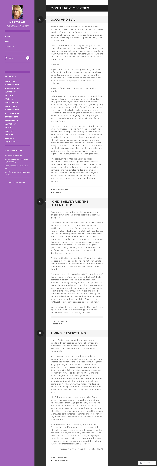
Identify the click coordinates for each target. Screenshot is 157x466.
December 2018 (12, 85)
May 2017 (9, 135)
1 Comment (57, 192)
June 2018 (9, 99)
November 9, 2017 (60, 458)
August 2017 (11, 124)
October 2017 (11, 117)
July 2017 (9, 128)
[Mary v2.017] (17, 12)
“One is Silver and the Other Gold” (69, 203)
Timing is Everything (68, 333)
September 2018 (12, 88)
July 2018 (9, 95)
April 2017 (9, 138)
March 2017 (10, 142)
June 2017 (9, 131)
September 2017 (12, 120)
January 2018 (11, 106)
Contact (9, 47)
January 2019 (11, 81)
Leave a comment (60, 460)
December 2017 (12, 110)
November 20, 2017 (60, 321)
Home (7, 36)
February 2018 (11, 103)
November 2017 (12, 113)
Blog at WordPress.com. (17, 182)
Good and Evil (63, 19)
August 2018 (11, 92)
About (8, 42)
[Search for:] (17, 58)
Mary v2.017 (17, 22)
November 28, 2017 (60, 190)
